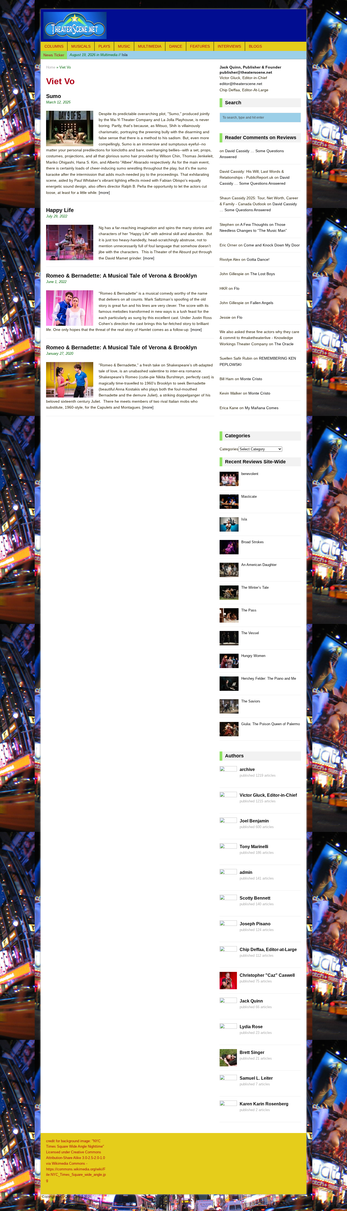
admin (246, 872)
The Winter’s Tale (255, 587)
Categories (229, 449)
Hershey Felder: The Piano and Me (268, 678)
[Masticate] (229, 506)
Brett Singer (252, 1052)
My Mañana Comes (261, 408)
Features (200, 46)
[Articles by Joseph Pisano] (228, 934)
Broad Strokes (252, 542)
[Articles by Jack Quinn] (228, 1012)
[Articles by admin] (228, 883)
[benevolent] (229, 483)
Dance (175, 46)
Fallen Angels (261, 303)
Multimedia (149, 46)
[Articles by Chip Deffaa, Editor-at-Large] (228, 960)
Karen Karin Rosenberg (264, 1104)
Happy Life (60, 210)
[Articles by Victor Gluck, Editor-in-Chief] (228, 806)
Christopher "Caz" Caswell (267, 975)
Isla (98, 55)
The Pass (248, 610)
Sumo (53, 96)
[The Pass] (229, 619)
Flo (236, 288)
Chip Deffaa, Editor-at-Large (268, 949)
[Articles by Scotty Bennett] (228, 909)
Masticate (249, 496)
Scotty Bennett (255, 898)
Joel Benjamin (254, 821)
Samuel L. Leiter (256, 1078)
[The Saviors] (229, 710)
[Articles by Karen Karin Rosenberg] (228, 1114)
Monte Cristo (251, 379)
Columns (53, 46)
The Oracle (284, 344)
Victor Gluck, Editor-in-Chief (268, 795)
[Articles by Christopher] (228, 986)
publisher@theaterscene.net (246, 72)
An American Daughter (259, 565)
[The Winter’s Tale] (229, 597)
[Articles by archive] (228, 780)
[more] (104, 192)
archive (247, 769)
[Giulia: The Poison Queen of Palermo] (229, 733)
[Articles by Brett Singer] (228, 1063)
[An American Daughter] (229, 574)
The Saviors (250, 701)
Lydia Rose (251, 1026)
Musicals (81, 46)
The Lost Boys (262, 274)
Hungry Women (253, 656)
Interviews (229, 46)
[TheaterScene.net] (173, 25)
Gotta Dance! (258, 259)
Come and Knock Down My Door (272, 245)
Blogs (255, 46)
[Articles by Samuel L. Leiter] (228, 1089)
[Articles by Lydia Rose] (228, 1037)
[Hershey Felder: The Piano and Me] (229, 688)
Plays (104, 46)
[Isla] (229, 528)
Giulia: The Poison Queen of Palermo (270, 724)
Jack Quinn (251, 1001)
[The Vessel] (229, 642)
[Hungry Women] (229, 665)
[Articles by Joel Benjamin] (228, 831)
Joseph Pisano (255, 924)
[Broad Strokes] (229, 551)
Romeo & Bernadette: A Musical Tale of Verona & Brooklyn (121, 276)
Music (124, 46)
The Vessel (250, 633)
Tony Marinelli (254, 846)
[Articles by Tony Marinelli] (228, 857)
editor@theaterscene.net (241, 84)
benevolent (249, 474)
